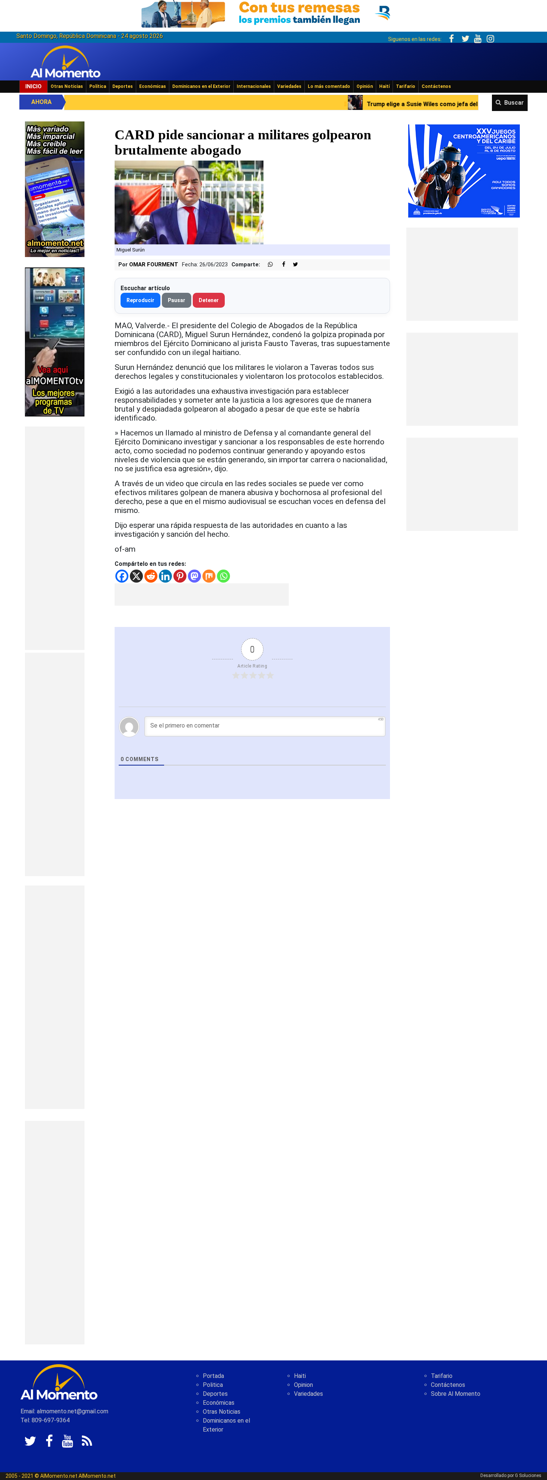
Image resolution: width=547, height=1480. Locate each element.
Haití (384, 86)
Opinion (303, 1384)
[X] (136, 576)
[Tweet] (292, 264)
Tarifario (405, 86)
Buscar (514, 102)
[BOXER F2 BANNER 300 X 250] (464, 170)
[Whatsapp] (223, 576)
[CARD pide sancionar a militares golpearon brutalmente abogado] (189, 202)
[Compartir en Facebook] (279, 264)
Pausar (176, 300)
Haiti (300, 1375)
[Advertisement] (54, 538)
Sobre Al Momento (455, 1393)
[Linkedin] (165, 576)
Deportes (122, 86)
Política (97, 86)
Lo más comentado (329, 86)
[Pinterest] (179, 576)
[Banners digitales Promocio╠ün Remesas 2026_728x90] (273, 12)
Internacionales (254, 86)
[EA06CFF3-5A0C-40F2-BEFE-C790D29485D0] (54, 341)
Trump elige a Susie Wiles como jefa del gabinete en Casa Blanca (378, 104)
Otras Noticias (67, 86)
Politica (213, 1384)
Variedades (289, 86)
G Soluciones (528, 1475)
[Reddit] (150, 576)
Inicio (33, 86)
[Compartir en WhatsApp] (267, 264)
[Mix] (208, 576)
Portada (213, 1375)
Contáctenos (436, 86)
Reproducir (140, 300)
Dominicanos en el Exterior (201, 86)
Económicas (152, 86)
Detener (209, 300)
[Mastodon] (194, 576)
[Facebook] (121, 576)
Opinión (364, 86)
